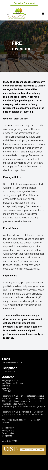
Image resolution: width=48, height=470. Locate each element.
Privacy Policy (8, 430)
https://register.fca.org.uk (13, 414)
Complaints (7, 436)
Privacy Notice (8, 433)
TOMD (14, 441)
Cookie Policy (8, 428)
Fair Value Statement (24, 3)
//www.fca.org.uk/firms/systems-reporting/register (23, 406)
